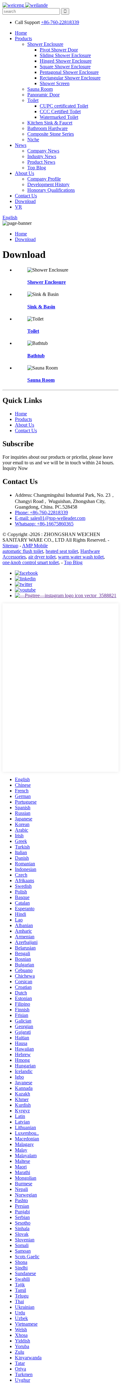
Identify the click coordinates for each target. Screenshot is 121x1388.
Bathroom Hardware (47, 128)
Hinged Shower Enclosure (66, 61)
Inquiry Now (15, 468)
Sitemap (10, 545)
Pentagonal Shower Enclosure (69, 72)
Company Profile (44, 178)
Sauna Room (40, 89)
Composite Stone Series (50, 134)
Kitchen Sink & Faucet (49, 122)
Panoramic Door (43, 94)
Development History (48, 184)
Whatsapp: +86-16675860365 (44, 523)
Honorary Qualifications (51, 190)
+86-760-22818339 (60, 22)
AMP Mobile (35, 545)
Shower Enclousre (45, 44)
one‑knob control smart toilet (30, 562)
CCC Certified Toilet (60, 111)
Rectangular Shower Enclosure (70, 77)
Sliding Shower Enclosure (65, 55)
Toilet (32, 100)
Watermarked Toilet (59, 117)
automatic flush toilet (22, 551)
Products (23, 38)
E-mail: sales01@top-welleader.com (50, 518)
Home (21, 33)
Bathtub (36, 355)
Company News (43, 150)
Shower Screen (54, 83)
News (20, 145)
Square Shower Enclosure (65, 66)
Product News (41, 162)
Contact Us (26, 195)
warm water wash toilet (81, 556)
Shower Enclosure (46, 282)
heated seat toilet (62, 551)
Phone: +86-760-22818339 (41, 512)
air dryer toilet (42, 556)
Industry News (41, 156)
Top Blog (36, 167)
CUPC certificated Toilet (64, 106)
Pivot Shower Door (59, 49)
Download (25, 201)
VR (18, 207)
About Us (24, 173)
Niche (33, 139)
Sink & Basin (41, 306)
